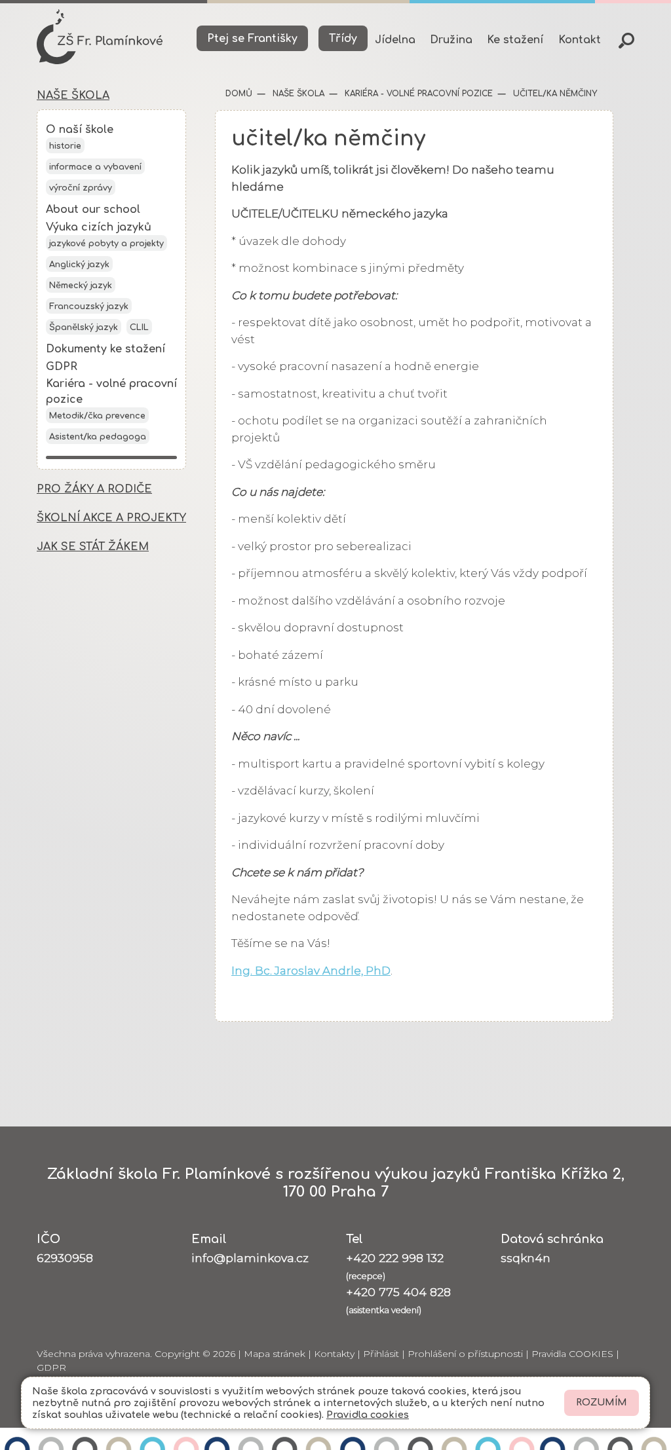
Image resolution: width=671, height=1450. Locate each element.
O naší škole (79, 130)
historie (65, 146)
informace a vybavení (95, 167)
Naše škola (297, 93)
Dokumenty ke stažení (105, 349)
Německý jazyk (80, 285)
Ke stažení (515, 40)
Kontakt (579, 40)
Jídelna (395, 40)
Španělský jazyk (83, 327)
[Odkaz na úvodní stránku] (100, 36)
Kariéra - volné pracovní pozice (417, 93)
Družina (451, 40)
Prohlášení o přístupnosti (465, 1354)
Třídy (343, 39)
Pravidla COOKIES (572, 1354)
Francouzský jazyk (88, 306)
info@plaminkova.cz (250, 1258)
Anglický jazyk (79, 264)
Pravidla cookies (367, 1414)
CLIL (139, 327)
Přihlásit (381, 1354)
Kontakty (334, 1354)
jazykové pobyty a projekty (106, 243)
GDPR (61, 367)
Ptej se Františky (252, 39)
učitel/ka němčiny (553, 93)
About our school (93, 209)
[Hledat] (626, 40)
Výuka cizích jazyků (98, 227)
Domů (238, 93)
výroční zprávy (80, 188)
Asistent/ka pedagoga (97, 436)
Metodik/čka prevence (97, 415)
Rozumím (601, 1402)
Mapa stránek (274, 1354)
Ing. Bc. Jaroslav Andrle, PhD (311, 970)
